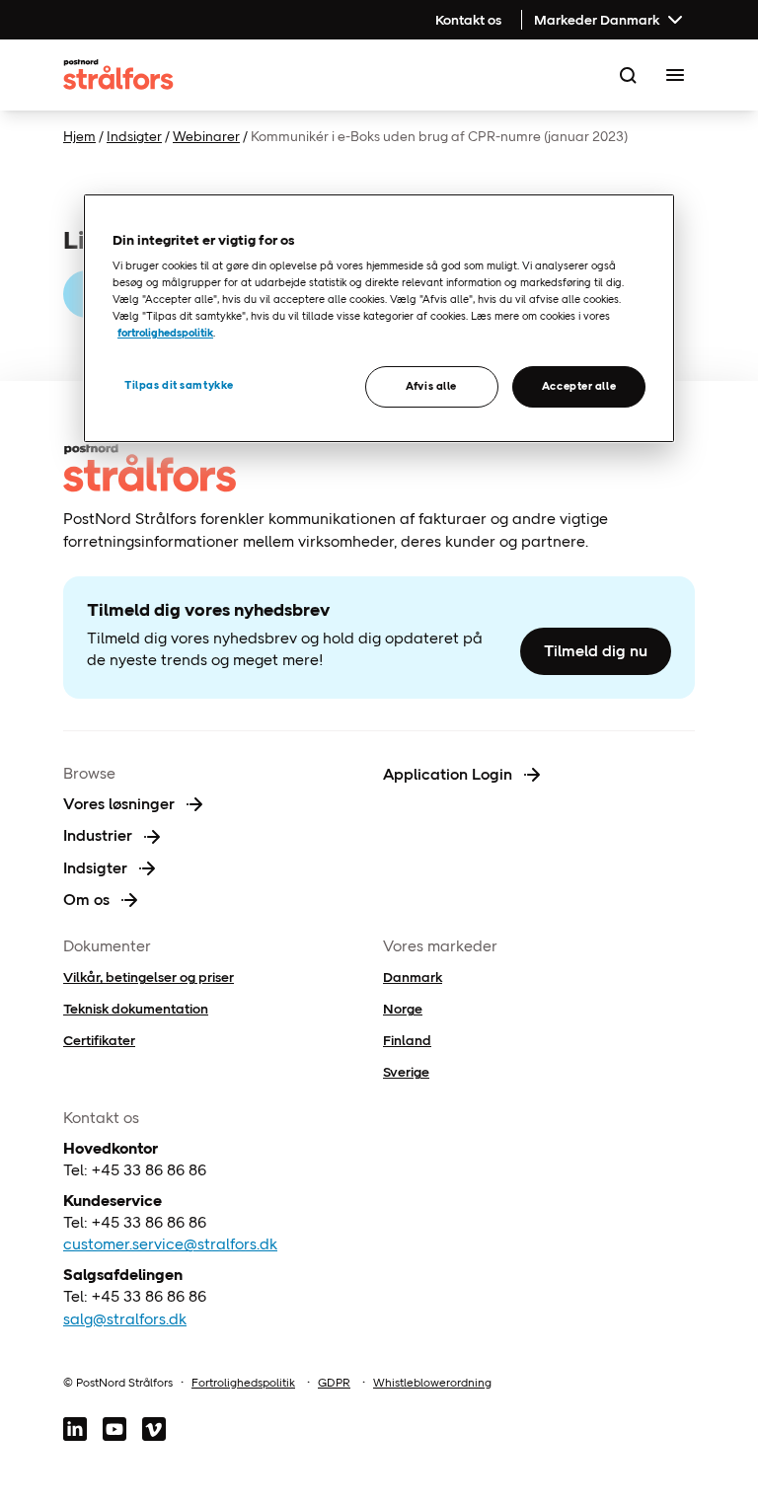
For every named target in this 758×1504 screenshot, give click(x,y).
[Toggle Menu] (675, 75)
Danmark (412, 977)
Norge (402, 1008)
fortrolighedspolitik (165, 332)
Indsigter (134, 136)
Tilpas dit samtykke (179, 385)
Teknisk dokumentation (135, 1008)
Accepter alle (579, 386)
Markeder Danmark (596, 20)
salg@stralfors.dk (125, 1319)
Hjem (79, 136)
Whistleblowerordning (432, 1383)
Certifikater (99, 1040)
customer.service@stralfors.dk (170, 1244)
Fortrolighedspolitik (243, 1383)
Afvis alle (431, 386)
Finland (407, 1040)
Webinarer (206, 136)
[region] (379, 318)
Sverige (406, 1072)
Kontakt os (468, 20)
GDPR (334, 1383)
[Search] (627, 75)
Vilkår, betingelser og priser (148, 977)
